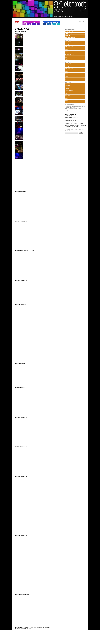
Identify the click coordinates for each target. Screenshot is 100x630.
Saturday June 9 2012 (50, 22)
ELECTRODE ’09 (68, 83)
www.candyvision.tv (70, 114)
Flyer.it (49, 627)
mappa (67, 110)
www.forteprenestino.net (71, 117)
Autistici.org (42, 627)
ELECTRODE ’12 (69, 31)
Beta (38, 24)
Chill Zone (67, 95)
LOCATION (67, 35)
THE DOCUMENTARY (70, 37)
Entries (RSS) (18, 628)
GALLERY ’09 (67, 87)
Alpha (24, 24)
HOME (17, 22)
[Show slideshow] (18, 33)
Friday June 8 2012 (29, 22)
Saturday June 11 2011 (69, 54)
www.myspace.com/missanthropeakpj (75, 125)
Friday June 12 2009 (69, 90)
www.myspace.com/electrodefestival (75, 122)
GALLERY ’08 (22, 29)
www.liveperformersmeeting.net (73, 118)
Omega (28, 24)
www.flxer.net (68, 115)
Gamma (34, 24)
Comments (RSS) (27, 628)
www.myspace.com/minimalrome (74, 123)
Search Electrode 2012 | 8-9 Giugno (74, 130)
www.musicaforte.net (70, 120)
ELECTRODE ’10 (68, 63)
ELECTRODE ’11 (68, 41)
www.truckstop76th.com (71, 126)
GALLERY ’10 (68, 33)
